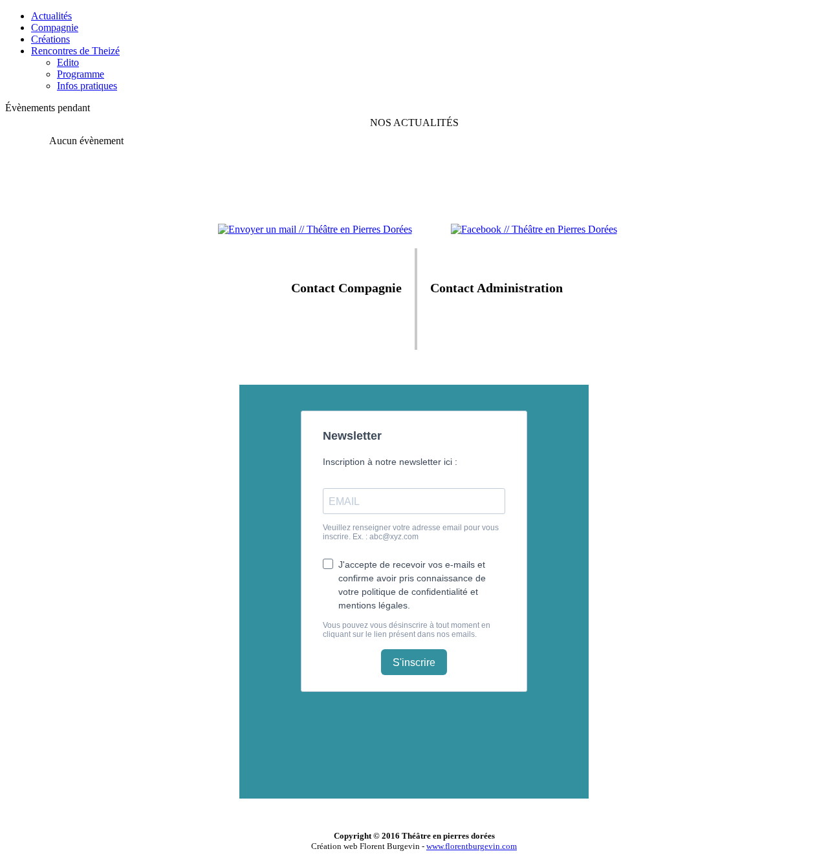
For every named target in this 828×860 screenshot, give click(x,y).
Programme (80, 74)
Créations (50, 39)
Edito (68, 62)
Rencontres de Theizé (75, 50)
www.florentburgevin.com (471, 846)
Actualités (51, 15)
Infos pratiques (87, 85)
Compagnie (54, 27)
